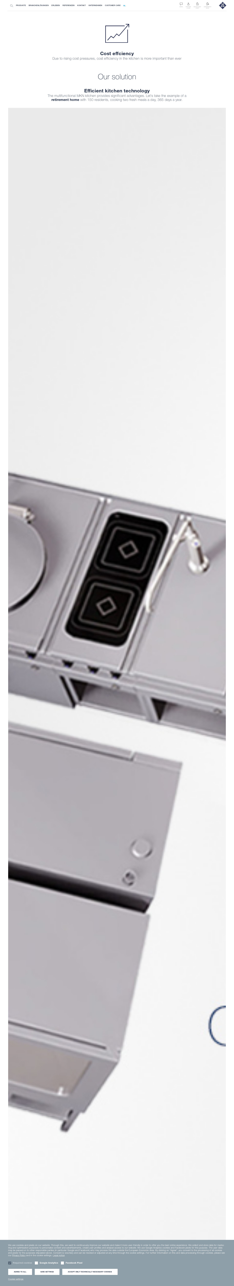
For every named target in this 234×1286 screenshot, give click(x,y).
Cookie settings (16, 1279)
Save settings (47, 1272)
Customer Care (113, 5)
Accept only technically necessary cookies (90, 1272)
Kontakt (81, 5)
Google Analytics (49, 1263)
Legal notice (59, 1255)
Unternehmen (95, 5)
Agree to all (20, 1272)
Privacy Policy (18, 1255)
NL (124, 5)
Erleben (55, 5)
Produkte (21, 5)
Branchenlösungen (39, 5)
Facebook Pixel (74, 1263)
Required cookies (22, 1263)
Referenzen (69, 5)
